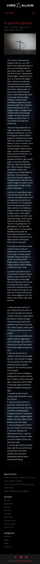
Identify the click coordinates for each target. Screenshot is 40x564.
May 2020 (7, 514)
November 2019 (10, 524)
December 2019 (10, 521)
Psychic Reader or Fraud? (13, 481)
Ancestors (7, 536)
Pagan (12, 30)
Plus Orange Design (25, 561)
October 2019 (9, 527)
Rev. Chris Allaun (12, 27)
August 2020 (8, 504)
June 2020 (7, 510)
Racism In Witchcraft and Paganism (16, 491)
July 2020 (7, 507)
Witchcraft (19, 30)
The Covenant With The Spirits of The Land (19, 477)
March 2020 (8, 517)
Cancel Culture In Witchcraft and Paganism (19, 484)
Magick (6, 30)
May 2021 (7, 500)
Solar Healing (8, 488)
